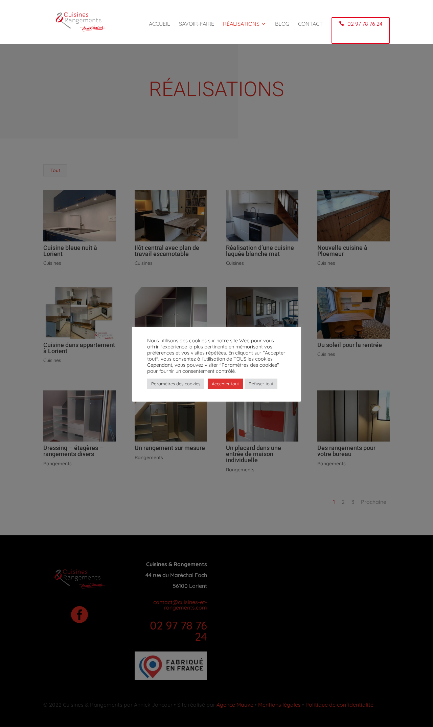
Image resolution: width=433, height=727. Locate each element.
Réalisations (241, 24)
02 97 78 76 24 (364, 23)
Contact (310, 24)
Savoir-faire (196, 24)
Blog (282, 24)
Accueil (159, 24)
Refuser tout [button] (261, 383)
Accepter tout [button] (225, 383)
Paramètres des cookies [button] (175, 383)
